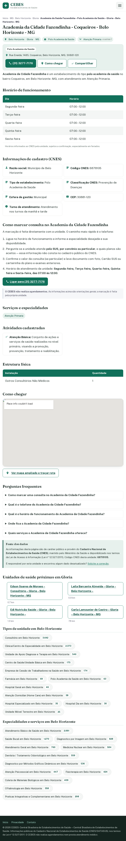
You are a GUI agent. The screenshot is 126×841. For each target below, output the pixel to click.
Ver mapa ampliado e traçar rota (33, 473)
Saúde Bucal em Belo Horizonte (27, 739)
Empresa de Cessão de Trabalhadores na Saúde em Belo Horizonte (46, 670)
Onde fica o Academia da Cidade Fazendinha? (38, 523)
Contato (31, 822)
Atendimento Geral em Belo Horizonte (30, 747)
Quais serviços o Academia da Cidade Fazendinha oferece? (47, 533)
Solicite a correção (98, 563)
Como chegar (54, 63)
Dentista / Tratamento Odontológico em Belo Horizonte (40, 755)
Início (5, 18)
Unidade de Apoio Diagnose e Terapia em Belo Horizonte (40, 654)
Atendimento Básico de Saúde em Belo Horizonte (37, 730)
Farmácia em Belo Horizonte (24, 678)
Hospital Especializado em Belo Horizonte (31, 703)
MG (11, 18)
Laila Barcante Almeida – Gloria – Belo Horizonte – (93, 589)
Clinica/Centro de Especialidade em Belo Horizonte (38, 646)
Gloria (35, 18)
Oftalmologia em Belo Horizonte (27, 788)
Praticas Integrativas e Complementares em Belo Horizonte (42, 796)
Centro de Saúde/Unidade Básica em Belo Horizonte (37, 662)
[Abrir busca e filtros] (119, 5)
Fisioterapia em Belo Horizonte (86, 771)
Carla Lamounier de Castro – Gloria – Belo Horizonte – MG (94, 612)
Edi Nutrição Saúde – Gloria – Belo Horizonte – (32, 612)
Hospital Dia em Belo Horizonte (86, 703)
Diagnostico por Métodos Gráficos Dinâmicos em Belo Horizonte (45, 763)
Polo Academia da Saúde (61, 39)
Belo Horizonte (23, 18)
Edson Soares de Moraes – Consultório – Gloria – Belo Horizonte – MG (27, 591)
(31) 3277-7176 (23, 63)
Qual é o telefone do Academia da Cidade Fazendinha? (44, 504)
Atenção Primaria (92, 39)
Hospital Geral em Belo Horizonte (27, 687)
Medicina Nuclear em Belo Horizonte (87, 747)
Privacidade (17, 822)
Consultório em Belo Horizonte (26, 637)
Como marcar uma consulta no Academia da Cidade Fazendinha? (51, 495)
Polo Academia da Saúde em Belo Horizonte (78, 678)
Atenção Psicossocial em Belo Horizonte (31, 771)
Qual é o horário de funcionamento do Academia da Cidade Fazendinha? (56, 514)
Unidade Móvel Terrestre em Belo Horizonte (32, 711)
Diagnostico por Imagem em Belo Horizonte (85, 739)
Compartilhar (84, 63)
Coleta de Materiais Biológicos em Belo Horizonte (36, 780)
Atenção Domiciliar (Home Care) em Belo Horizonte (36, 695)
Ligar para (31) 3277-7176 (27, 281)
